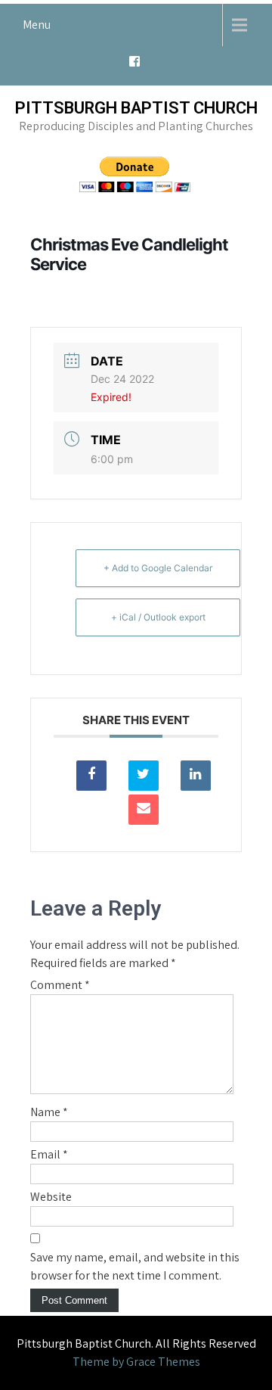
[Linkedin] (196, 775)
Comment (60, 985)
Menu (37, 25)
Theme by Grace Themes (136, 1362)
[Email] (143, 810)
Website (51, 1197)
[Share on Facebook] (91, 775)
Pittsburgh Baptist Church (136, 107)
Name (49, 1112)
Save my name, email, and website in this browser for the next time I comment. (135, 1266)
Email (49, 1154)
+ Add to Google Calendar (158, 568)
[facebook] (134, 66)
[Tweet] (143, 775)
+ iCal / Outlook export (158, 617)
